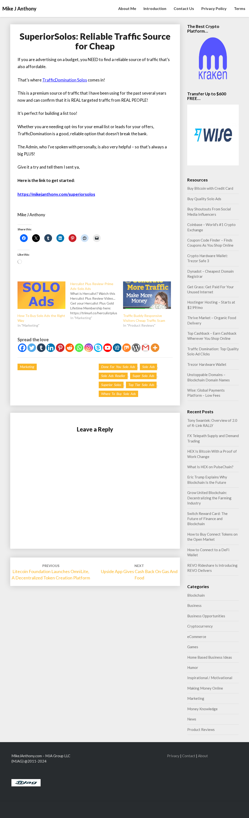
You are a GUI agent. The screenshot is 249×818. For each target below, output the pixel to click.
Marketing (27, 367)
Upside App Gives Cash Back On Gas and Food (139, 572)
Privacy (173, 756)
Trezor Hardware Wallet (206, 364)
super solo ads (143, 376)
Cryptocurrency (200, 626)
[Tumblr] (41, 347)
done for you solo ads (118, 367)
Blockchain (196, 595)
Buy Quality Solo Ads (204, 199)
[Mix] (126, 347)
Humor (192, 667)
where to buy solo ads (118, 394)
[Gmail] (145, 347)
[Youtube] (107, 347)
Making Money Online (205, 688)
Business (194, 605)
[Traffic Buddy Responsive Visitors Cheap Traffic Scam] (147, 295)
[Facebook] (22, 347)
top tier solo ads (141, 385)
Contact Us (184, 8)
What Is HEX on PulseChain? (210, 467)
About (203, 756)
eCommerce (196, 636)
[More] (155, 347)
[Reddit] (69, 347)
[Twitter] (31, 347)
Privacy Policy (214, 8)
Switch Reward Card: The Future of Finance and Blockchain (207, 518)
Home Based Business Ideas (209, 657)
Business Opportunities (206, 616)
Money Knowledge (202, 709)
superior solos (111, 385)
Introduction (154, 8)
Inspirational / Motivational (209, 677)
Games (192, 647)
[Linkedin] (50, 347)
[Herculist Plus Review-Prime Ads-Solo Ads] (96, 300)
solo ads (148, 367)
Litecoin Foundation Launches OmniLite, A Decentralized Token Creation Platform (51, 572)
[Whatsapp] (79, 347)
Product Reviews (201, 729)
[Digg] (117, 347)
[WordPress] (136, 347)
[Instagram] (88, 347)
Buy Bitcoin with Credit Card (210, 188)
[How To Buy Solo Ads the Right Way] (41, 295)
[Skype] (98, 347)
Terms (239, 8)
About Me (127, 8)
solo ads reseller (113, 376)
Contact (188, 756)
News (191, 719)
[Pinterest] (60, 347)
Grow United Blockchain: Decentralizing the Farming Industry (209, 497)
